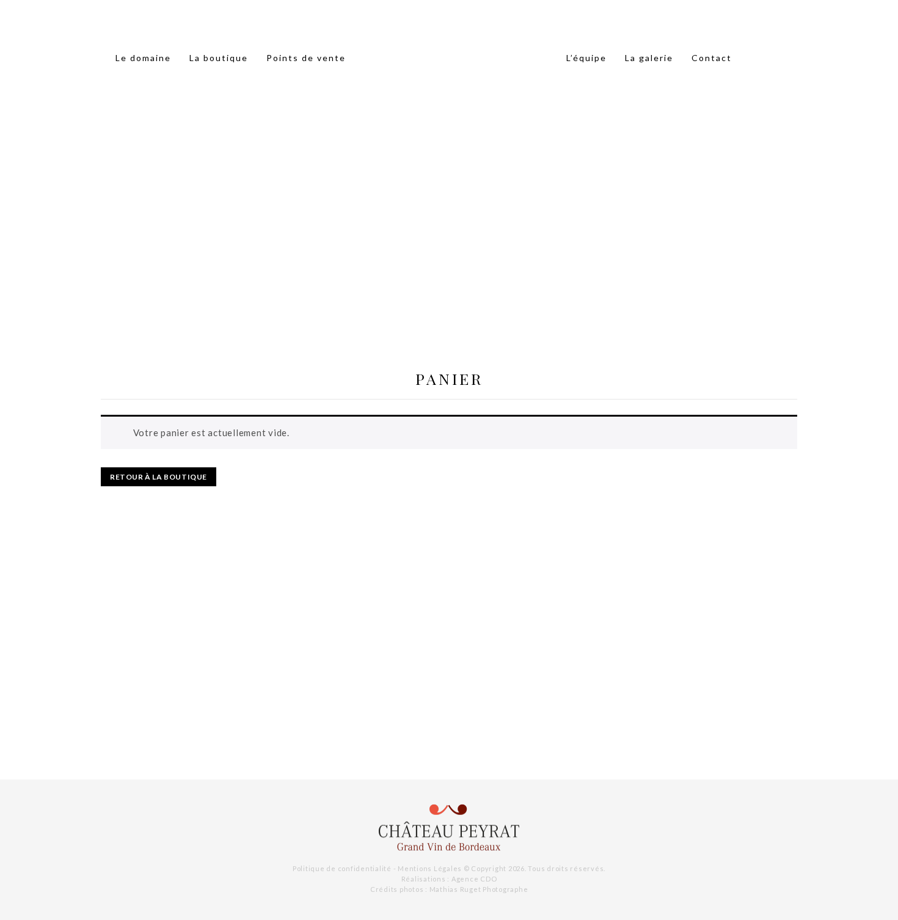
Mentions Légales (430, 868)
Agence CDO (474, 879)
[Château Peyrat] (449, 828)
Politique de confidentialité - (345, 868)
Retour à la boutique (158, 476)
